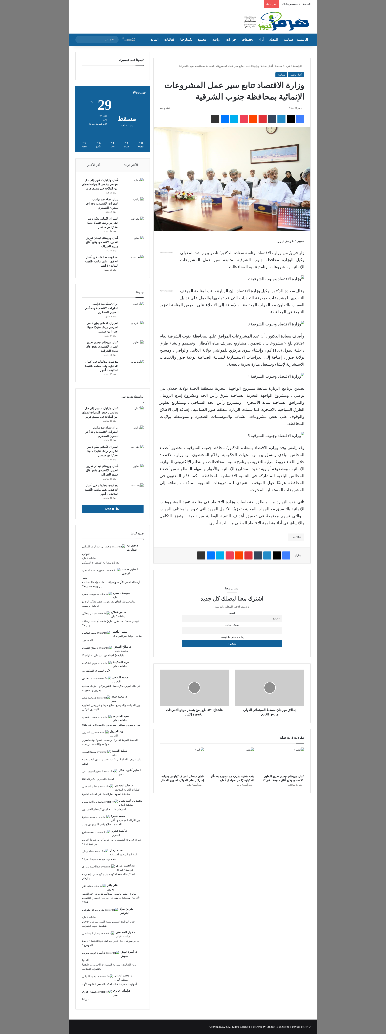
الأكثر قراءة (131, 165)
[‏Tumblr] (272, 119)
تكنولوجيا (186, 39)
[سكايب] (234, 119)
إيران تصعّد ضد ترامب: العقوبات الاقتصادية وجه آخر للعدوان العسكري (101, 203)
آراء (261, 39)
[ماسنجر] (225, 119)
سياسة (288, 39)
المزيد (154, 39)
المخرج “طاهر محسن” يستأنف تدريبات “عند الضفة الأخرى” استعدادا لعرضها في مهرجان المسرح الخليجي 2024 (111, 898)
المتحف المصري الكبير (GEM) (98, 778)
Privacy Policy (300, 1026)
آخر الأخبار (93, 165)
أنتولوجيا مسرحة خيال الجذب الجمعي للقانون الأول (109, 984)
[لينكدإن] (281, 119)
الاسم (232, 613)
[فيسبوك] (300, 119)
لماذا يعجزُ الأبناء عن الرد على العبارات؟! (103, 655)
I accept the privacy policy (232, 637)
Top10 (295, 537)
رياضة (216, 39)
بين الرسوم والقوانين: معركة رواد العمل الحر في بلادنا (111, 724)
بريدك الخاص (232, 625)
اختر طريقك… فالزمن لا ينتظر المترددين (104, 809)
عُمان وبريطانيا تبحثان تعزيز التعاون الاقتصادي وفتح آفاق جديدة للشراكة (102, 242)
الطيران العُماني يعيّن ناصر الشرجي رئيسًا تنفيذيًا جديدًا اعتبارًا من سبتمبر (102, 223)
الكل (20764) (112, 508)
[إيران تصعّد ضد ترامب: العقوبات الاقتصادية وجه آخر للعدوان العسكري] (132, 204)
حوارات (231, 39)
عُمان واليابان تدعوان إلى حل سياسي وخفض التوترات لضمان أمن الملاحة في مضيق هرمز (100, 184)
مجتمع (202, 39)
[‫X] (291, 119)
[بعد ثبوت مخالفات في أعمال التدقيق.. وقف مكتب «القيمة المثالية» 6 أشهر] (132, 262)
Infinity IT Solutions (278, 1026)
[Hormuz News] (276, 21)
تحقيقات (247, 39)
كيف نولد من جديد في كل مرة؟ (99, 858)
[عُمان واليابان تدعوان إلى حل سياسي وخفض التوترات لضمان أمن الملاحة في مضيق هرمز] (132, 185)
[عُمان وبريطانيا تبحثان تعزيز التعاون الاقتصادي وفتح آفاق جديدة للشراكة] (282, 760)
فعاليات (169, 39)
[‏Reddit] (253, 119)
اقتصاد (273, 39)
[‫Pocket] (244, 119)
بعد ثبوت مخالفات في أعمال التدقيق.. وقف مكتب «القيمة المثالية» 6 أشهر (101, 261)
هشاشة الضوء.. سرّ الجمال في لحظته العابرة (106, 794)
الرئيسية (302, 39)
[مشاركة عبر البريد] (215, 119)
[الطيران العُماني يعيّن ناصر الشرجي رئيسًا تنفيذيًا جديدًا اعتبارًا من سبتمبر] (132, 224)
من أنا (85, 999)
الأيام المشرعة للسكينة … (96, 670)
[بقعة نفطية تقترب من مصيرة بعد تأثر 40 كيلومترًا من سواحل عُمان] (232, 760)
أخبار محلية (267, 66)
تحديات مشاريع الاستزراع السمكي (100, 562)
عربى (287, 66)
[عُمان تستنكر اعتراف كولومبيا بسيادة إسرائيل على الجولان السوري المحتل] (182, 760)
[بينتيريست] (263, 119)
